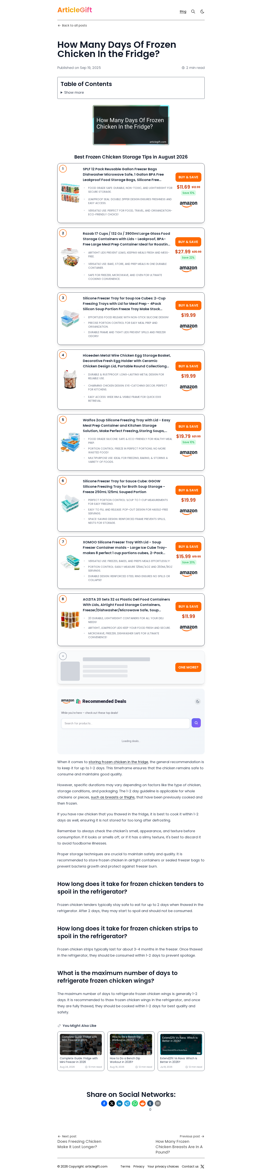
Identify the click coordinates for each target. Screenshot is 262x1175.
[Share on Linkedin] (119, 1103)
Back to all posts (74, 25)
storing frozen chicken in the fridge (118, 761)
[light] (202, 11)
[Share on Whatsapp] (135, 1103)
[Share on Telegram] (127, 1103)
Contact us (190, 1166)
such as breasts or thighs (113, 797)
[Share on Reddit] (142, 1103)
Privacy (138, 1166)
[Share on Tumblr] (150, 1103)
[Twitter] (202, 1166)
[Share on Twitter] (112, 1103)
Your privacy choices (163, 1166)
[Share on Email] (158, 1103)
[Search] (193, 11)
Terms (125, 1166)
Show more (74, 92)
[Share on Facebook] (104, 1103)
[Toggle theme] (198, 701)
